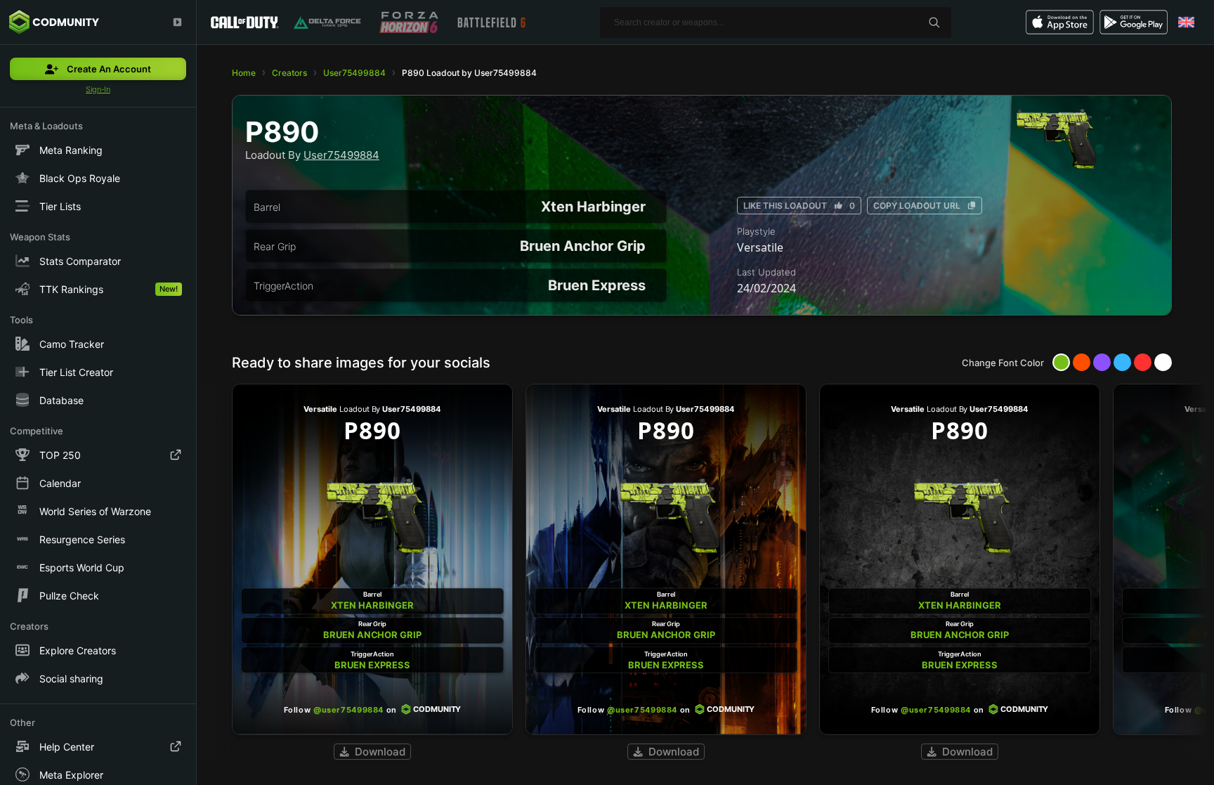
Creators (289, 72)
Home (244, 72)
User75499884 (354, 72)
